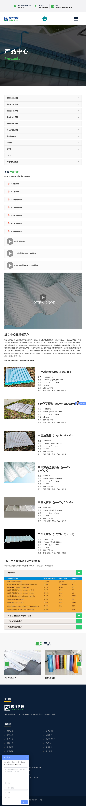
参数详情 (11, 572)
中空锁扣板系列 (12, 111)
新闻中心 (10, 743)
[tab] (43, 572)
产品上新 (10, 735)
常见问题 (10, 747)
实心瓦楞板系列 (12, 130)
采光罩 (9, 149)
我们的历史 (11, 731)
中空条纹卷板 (11, 136)
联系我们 (10, 751)
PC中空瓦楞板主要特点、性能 (19, 615)
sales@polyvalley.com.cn (64, 7)
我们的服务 (50, 731)
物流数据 (49, 735)
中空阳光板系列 (12, 98)
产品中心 (49, 743)
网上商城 (49, 751)
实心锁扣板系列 (12, 117)
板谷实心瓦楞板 (10, 678)
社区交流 (10, 739)
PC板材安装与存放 (15, 621)
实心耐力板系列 (12, 104)
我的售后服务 (50, 739)
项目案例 (49, 747)
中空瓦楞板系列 (12, 123)
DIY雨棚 (9, 143)
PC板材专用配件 (12, 162)
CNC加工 (10, 155)
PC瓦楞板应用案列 (15, 627)
